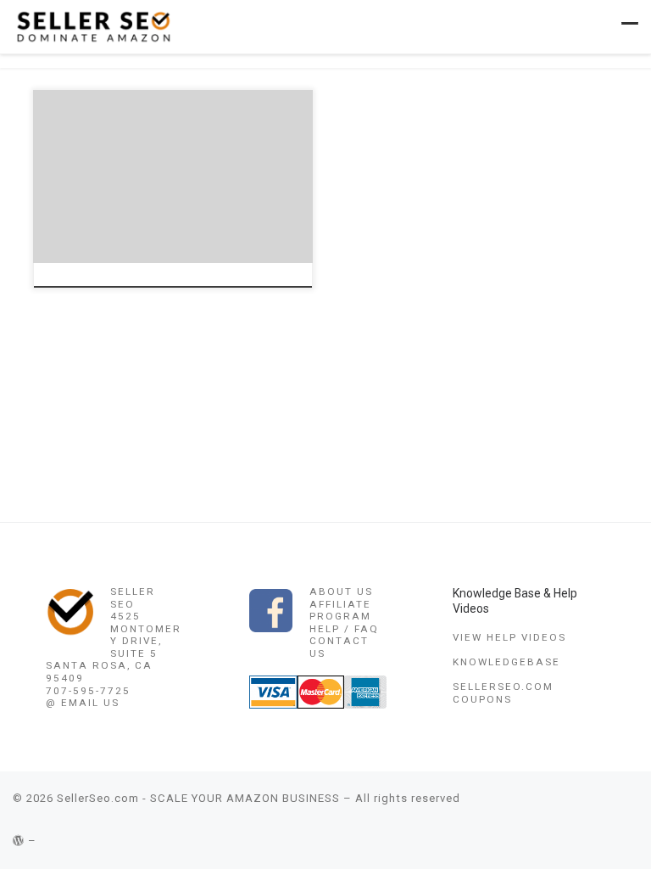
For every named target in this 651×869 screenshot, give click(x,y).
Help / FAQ (344, 629)
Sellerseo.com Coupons (503, 693)
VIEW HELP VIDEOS (509, 637)
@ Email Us (83, 703)
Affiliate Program (340, 610)
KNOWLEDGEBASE (506, 662)
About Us (341, 591)
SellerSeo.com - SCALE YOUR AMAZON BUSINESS (198, 798)
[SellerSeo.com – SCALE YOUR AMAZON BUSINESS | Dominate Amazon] (92, 26)
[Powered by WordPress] (19, 840)
